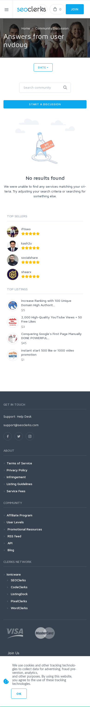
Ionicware (14, 574)
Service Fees (16, 491)
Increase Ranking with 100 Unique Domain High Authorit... (46, 303)
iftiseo (26, 229)
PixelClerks (19, 601)
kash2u (26, 243)
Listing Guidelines (19, 484)
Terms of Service (19, 463)
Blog (10, 550)
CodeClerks (19, 587)
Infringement (16, 477)
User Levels (15, 522)
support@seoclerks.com (21, 425)
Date (42, 67)
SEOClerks (18, 580)
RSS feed (14, 536)
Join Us (13, 653)
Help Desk (24, 416)
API (9, 543)
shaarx (26, 272)
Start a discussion (45, 104)
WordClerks (19, 608)
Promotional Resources (24, 529)
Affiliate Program (19, 515)
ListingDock (19, 594)
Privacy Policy (17, 470)
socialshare (29, 257)
